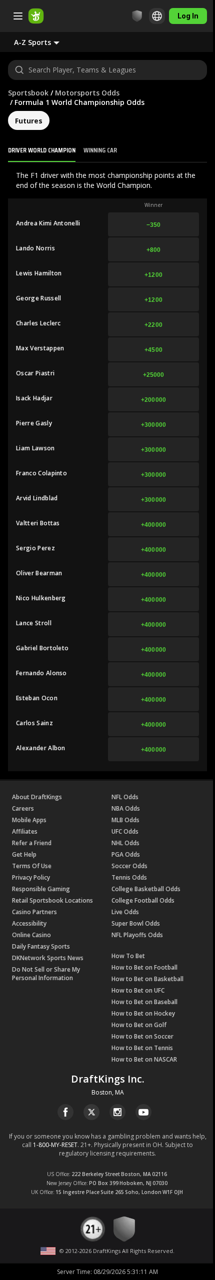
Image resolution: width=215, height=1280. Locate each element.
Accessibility (29, 923)
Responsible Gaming (41, 889)
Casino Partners (34, 912)
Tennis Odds (129, 877)
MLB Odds (126, 820)
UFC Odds (125, 831)
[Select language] (157, 16)
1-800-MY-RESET (55, 1145)
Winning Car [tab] (100, 149)
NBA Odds (126, 808)
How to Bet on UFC (138, 990)
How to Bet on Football (145, 967)
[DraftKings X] (92, 1112)
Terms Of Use (32, 866)
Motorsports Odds (87, 92)
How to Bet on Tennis (142, 1048)
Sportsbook (28, 92)
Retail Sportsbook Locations (52, 900)
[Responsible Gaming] (137, 16)
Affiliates (25, 831)
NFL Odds (125, 797)
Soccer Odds (130, 866)
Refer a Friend (32, 843)
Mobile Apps (29, 820)
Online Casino (31, 935)
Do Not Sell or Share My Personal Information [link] (46, 973)
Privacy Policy (31, 877)
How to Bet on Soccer (143, 1036)
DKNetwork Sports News (48, 958)
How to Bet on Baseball (145, 1002)
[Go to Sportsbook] (36, 16)
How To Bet (128, 956)
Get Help (24, 854)
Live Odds (125, 912)
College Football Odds (143, 900)
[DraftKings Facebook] (66, 1112)
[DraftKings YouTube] (144, 1112)
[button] (45, 42)
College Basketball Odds (146, 889)
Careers (23, 808)
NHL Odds (126, 843)
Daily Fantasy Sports (41, 946)
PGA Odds (126, 854)
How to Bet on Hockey (143, 1013)
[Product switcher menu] (18, 16)
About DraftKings (37, 797)
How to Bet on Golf (139, 1025)
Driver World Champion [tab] (42, 149)
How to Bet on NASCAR (144, 1059)
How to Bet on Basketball (148, 979)
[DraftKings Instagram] (118, 1112)
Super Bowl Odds (136, 923)
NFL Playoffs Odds (137, 935)
